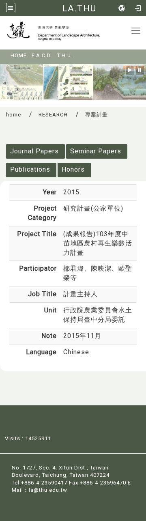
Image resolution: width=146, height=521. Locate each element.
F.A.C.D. (42, 55)
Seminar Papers (95, 151)
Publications (30, 169)
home (13, 115)
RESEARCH (53, 115)
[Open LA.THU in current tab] (66, 33)
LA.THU (79, 8)
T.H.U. (65, 55)
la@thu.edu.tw (48, 490)
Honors (73, 169)
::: (5, 53)
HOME (19, 55)
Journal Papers (34, 151)
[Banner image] (73, 82)
